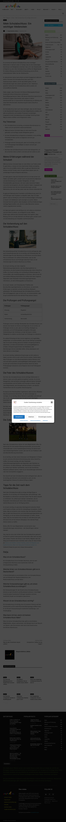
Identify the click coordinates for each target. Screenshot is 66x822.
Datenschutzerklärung (35, 420)
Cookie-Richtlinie (24, 420)
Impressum (45, 420)
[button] (52, 402)
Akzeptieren (19, 417)
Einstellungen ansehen (45, 417)
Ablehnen (31, 417)
